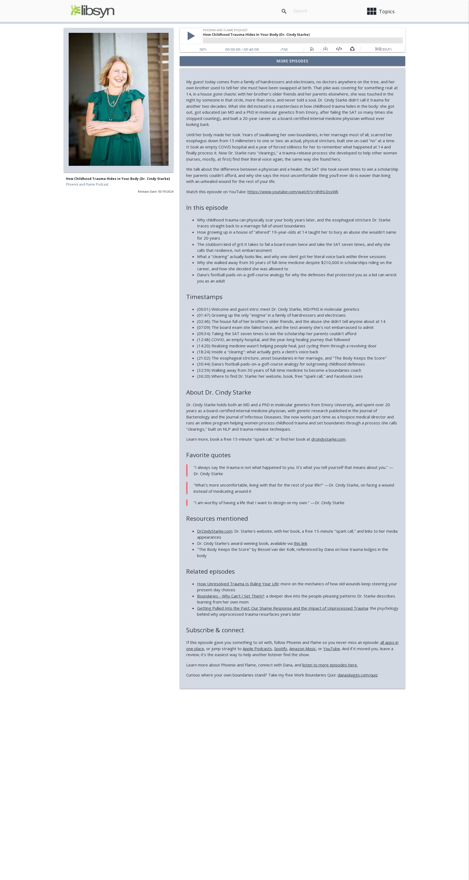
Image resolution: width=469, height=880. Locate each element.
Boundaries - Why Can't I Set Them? (230, 596)
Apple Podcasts (257, 648)
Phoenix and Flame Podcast (87, 184)
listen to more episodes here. (330, 665)
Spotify (280, 648)
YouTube (331, 648)
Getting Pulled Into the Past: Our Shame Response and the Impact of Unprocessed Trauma (282, 608)
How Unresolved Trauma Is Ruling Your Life (238, 583)
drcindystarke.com (328, 439)
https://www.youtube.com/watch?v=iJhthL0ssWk (293, 191)
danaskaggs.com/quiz (358, 675)
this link (300, 543)
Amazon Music (302, 648)
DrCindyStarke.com (214, 531)
